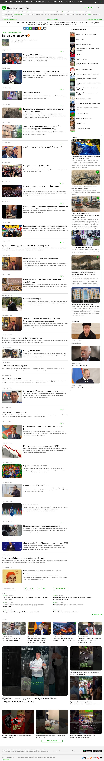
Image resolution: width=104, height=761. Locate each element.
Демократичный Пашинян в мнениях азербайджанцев (45, 209)
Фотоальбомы (70, 2)
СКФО (73, 14)
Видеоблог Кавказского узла (84, 69)
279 (39, 588)
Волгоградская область (50, 11)
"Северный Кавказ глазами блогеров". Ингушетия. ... (86, 93)
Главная (4, 32)
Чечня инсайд (80, 39)
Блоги (55, 2)
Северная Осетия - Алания (64, 14)
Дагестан (64, 11)
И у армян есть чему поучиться (45, 168)
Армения (29, 11)
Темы (12, 2)
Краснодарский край (18, 14)
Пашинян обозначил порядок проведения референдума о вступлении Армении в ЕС (37, 640)
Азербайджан (22, 11)
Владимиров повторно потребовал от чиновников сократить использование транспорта (83, 274)
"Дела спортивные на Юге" (83, 98)
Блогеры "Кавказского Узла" (14, 32)
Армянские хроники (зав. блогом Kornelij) (87, 74)
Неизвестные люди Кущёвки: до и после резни (87, 108)
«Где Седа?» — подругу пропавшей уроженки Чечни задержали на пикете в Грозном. (29, 700)
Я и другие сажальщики (45, 57)
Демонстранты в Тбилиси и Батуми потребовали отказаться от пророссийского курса (89, 640)
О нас (55, 750)
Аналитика (27, 2)
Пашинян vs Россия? (52, 19)
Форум (48, 2)
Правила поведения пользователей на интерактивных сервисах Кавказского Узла (36, 757)
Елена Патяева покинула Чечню (82, 247)
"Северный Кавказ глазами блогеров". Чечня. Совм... (88, 83)
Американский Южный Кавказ (45, 488)
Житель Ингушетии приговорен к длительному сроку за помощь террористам (85, 305)
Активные (72, 131)
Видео (61, 2)
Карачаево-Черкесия (7, 14)
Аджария (10, 11)
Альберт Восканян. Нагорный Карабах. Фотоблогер (87, 64)
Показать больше (52, 740)
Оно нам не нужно (45, 507)
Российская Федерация (40, 14)
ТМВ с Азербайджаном (34, 380)
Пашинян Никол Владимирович (82, 388)
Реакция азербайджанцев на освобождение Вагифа (34, 560)
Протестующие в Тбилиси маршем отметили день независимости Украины (86, 157)
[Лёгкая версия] (95, 2)
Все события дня (97, 614)
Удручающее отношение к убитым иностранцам (35, 340)
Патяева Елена (76, 343)
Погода (80, 2)
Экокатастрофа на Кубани (95, 19)
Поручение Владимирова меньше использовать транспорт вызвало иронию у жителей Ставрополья (85, 215)
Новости (5, 2)
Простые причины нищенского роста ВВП (45, 449)
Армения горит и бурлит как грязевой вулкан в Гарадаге (34, 247)
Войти (98, 7)
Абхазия (4, 11)
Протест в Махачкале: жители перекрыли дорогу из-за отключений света (85, 673)
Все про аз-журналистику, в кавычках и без (45, 74)
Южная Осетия (95, 14)
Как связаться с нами (64, 750)
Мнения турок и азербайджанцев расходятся (45, 529)
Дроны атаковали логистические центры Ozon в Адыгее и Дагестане (64, 639)
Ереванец (78, 54)
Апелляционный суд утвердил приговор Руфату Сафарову (11, 639)
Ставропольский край (81, 14)
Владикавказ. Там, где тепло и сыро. (86, 34)
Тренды (18, 2)
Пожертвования (75, 750)
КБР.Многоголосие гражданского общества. (88, 103)
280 (44, 588)
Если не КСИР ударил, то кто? (34, 414)
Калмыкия (88, 11)
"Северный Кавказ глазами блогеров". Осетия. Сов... (86, 88)
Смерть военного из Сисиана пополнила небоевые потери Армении (84, 188)
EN (101, 1)
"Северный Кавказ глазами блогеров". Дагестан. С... (86, 79)
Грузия (58, 11)
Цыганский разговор (82, 113)
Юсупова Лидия (80, 123)
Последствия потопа (44, 353)
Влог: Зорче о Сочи (81, 59)
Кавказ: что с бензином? (10, 19)
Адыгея (15, 11)
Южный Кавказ (6, 16)
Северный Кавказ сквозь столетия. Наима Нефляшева (87, 49)
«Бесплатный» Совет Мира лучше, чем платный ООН (45, 546)
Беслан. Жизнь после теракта (84, 118)
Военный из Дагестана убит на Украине (65, 612)
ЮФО (12, 16)
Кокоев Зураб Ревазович (79, 365)
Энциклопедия (38, 2)
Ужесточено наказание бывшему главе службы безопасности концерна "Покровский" (25, 598)
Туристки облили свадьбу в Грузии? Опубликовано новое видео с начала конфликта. (85, 703)
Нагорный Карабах (29, 14)
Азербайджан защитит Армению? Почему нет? (42, 147)
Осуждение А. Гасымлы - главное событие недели (44, 394)
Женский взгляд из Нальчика (84, 44)
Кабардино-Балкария (79, 11)
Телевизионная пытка (45, 95)
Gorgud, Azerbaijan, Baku (83, 128)
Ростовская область (52, 14)
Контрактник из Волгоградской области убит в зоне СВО (21, 612)
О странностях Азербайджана (33, 367)
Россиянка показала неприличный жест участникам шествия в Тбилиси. (82, 736)
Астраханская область (38, 11)
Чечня (89, 14)
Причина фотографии (45, 301)
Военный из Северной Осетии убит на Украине (68, 605)
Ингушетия (70, 11)
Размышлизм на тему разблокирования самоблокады (45, 229)
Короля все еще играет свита (44, 468)
